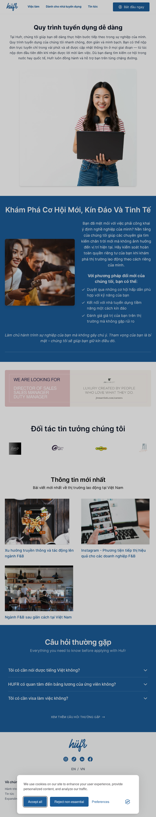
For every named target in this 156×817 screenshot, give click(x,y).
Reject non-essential (69, 801)
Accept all (35, 801)
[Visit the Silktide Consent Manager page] (127, 802)
